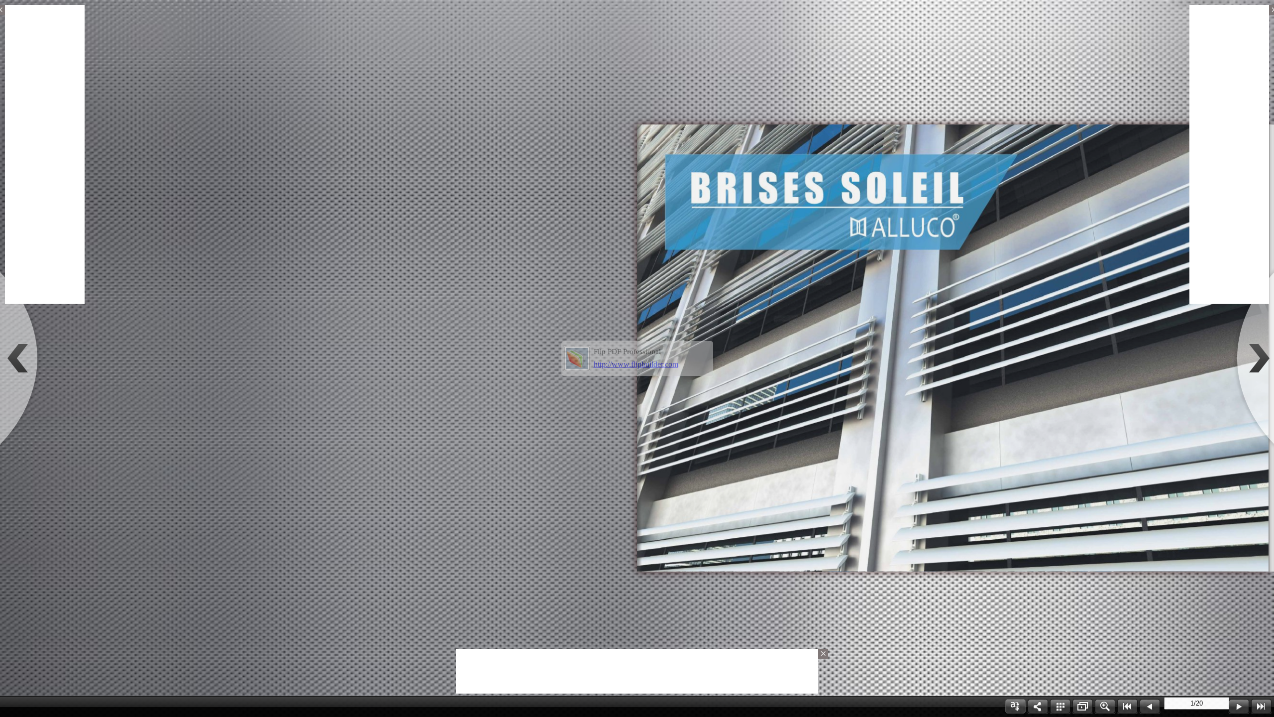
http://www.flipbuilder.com (636, 364)
